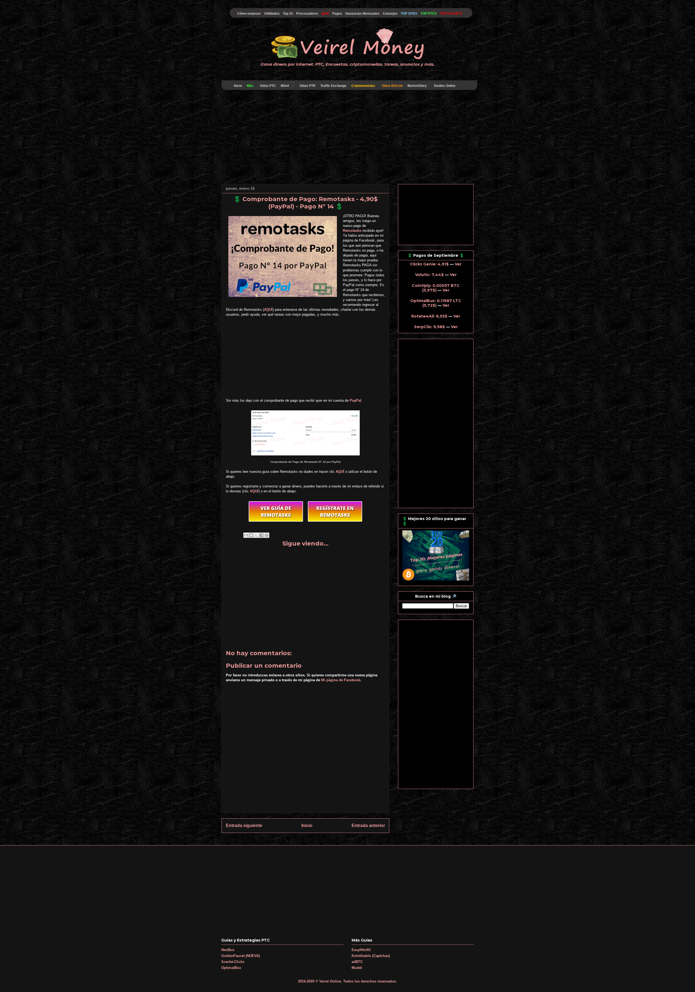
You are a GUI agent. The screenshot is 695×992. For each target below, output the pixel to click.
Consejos (390, 13)
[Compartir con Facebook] (261, 535)
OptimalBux (231, 968)
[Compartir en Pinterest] (266, 535)
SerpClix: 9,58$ (429, 326)
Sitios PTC (268, 86)
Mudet (357, 968)
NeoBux (227, 950)
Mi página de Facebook (340, 680)
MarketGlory (417, 86)
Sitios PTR (307, 86)
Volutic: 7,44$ (429, 274)
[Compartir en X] (256, 535)
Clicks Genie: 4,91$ (429, 264)
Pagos (337, 13)
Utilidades (272, 13)
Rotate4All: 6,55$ (429, 316)
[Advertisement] (347, 138)
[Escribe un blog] (251, 535)
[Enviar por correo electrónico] (246, 535)
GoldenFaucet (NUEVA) (240, 956)
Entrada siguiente (244, 825)
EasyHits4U (361, 950)
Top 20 (288, 13)
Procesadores (307, 13)
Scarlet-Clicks (232, 962)
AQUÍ (268, 310)
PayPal (355, 400)
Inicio (238, 86)
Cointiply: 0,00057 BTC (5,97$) (436, 288)
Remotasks (352, 231)
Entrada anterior (368, 825)
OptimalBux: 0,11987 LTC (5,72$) (435, 303)
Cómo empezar (249, 13)
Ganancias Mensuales (362, 13)
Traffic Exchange (333, 86)
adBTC (357, 962)
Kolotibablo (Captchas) (371, 956)
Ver (458, 264)
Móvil (285, 86)
